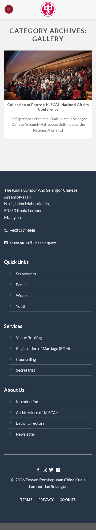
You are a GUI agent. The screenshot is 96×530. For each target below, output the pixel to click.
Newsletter (25, 434)
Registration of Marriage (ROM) (43, 348)
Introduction (27, 401)
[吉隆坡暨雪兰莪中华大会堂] (48, 9)
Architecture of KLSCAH (37, 412)
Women (23, 295)
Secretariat (25, 370)
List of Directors (30, 423)
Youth (21, 306)
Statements (26, 274)
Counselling (26, 359)
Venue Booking (29, 337)
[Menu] (9, 9)
